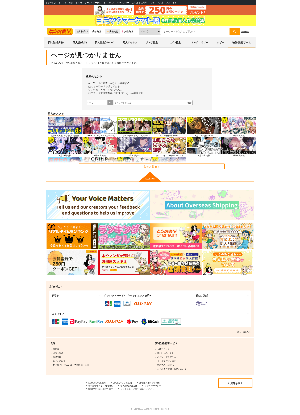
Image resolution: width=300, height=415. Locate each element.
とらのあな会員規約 (122, 382)
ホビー (220, 42)
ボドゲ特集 (152, 42)
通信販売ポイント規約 (149, 382)
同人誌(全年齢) (56, 42)
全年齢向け (82, 31)
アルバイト (171, 2)
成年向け (96, 31)
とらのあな (50, 2)
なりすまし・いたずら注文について (137, 388)
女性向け (128, 31)
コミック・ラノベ (199, 42)
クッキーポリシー (153, 385)
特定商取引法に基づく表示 (100, 388)
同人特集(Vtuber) (104, 42)
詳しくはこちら (244, 331)
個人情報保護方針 (128, 385)
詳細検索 (245, 31)
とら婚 (79, 2)
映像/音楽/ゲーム (241, 42)
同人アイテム (130, 42)
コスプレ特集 (173, 42)
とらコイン (109, 2)
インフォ (62, 2)
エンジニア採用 (156, 2)
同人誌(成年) (80, 42)
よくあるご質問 (139, 2)
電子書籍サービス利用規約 (100, 385)
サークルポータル (93, 2)
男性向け (113, 31)
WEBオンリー (122, 2)
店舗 (71, 2)
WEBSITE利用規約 (97, 382)
